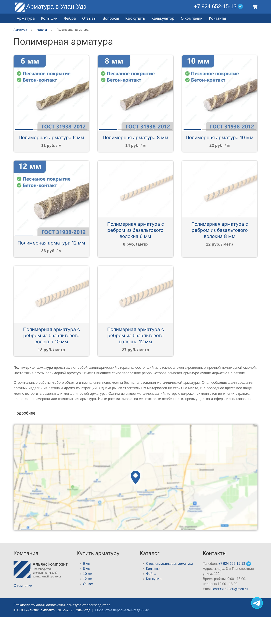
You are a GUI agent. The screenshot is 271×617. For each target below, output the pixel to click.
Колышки (153, 568)
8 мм (86, 568)
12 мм (87, 579)
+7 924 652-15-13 (215, 6)
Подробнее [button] (24, 413)
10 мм (87, 574)
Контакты (217, 18)
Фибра (70, 18)
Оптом (88, 584)
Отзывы (89, 18)
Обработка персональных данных (122, 610)
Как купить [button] (135, 18)
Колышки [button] (49, 18)
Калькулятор (162, 18)
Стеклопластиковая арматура (169, 563)
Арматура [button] (26, 18)
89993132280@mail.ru (230, 589)
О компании (192, 18)
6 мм (86, 563)
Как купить (154, 579)
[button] (254, 6)
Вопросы (111, 18)
